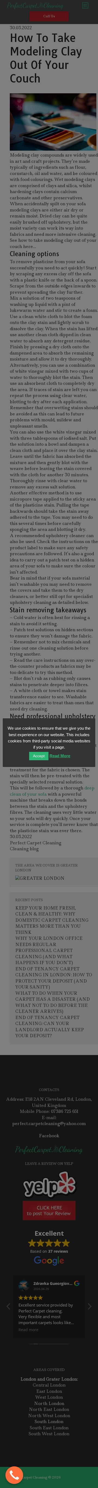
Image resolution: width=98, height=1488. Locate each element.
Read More (60, 755)
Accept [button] (39, 756)
